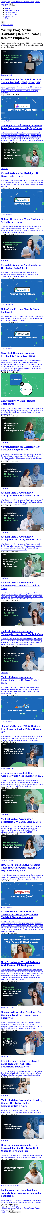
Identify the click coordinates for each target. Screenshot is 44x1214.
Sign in (3, 25)
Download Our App (12, 10)
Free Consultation (14, 1212)
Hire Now (4, 1212)
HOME (7, 8)
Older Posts (15, 1206)
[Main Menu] (14, 5)
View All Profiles (11, 14)
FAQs (7, 18)
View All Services (11, 12)
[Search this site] (11, 4)
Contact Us (9, 16)
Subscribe (9, 25)
